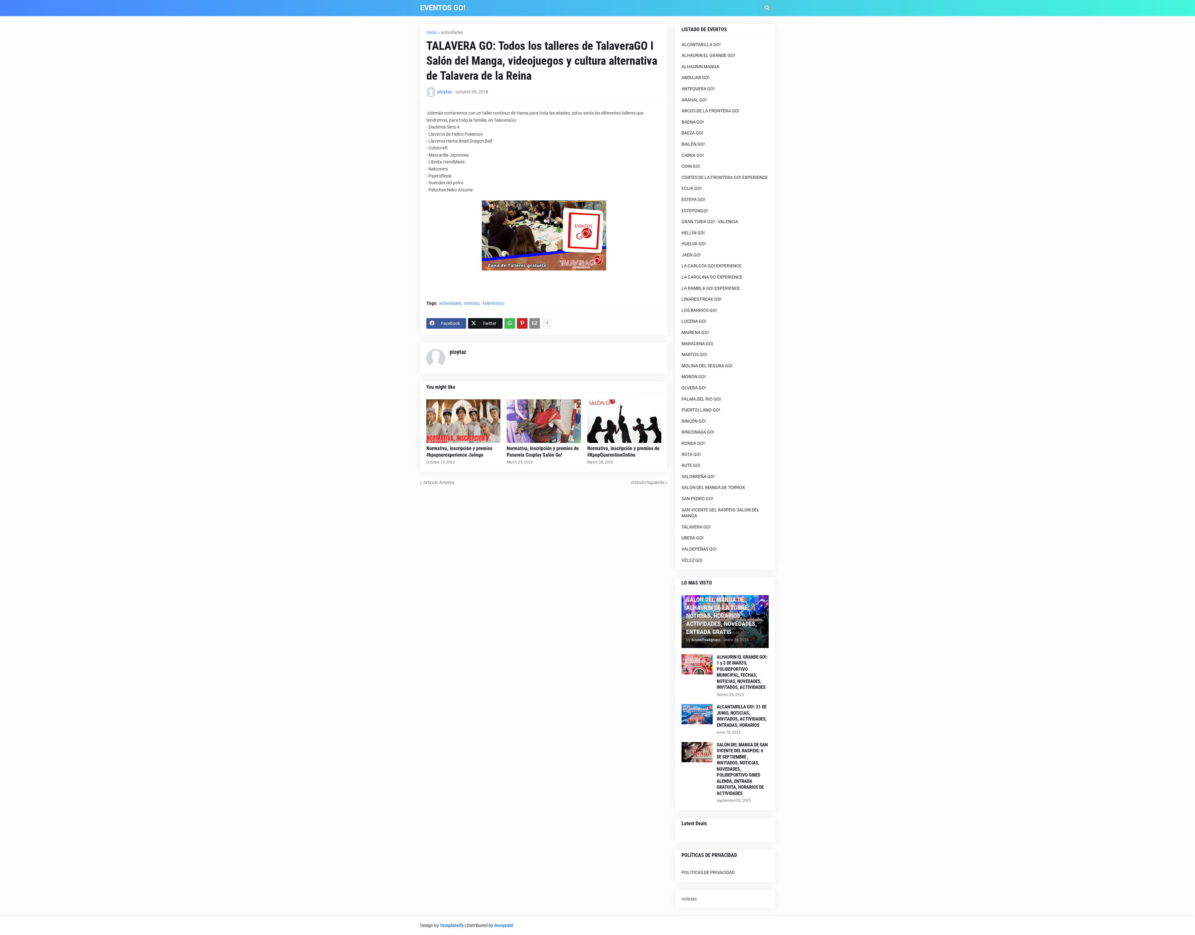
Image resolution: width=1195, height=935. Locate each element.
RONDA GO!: (693, 443)
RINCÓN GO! (694, 421)
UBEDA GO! (693, 537)
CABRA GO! (693, 155)
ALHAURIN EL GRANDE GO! (708, 55)
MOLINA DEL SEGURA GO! (707, 365)
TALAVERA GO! (696, 526)
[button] (767, 8)
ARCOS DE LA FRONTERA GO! (710, 110)
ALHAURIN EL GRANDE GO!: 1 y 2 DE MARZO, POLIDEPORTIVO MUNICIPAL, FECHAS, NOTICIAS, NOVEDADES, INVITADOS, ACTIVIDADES (742, 672)
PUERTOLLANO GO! (701, 409)
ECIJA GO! (692, 188)
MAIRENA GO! (695, 332)
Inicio (431, 32)
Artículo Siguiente (647, 482)
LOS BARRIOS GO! (699, 310)
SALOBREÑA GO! (698, 476)
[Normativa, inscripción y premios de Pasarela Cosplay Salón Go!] (544, 421)
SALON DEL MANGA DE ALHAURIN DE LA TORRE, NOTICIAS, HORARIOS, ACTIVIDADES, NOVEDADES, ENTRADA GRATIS (721, 616)
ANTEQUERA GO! (698, 88)
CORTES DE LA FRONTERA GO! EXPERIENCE (725, 177)
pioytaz (458, 352)
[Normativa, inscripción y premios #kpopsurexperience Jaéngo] (463, 421)
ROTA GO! (691, 454)
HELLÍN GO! (693, 232)
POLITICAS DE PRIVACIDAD (708, 872)
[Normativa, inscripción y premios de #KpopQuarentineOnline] (624, 421)
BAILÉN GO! (693, 144)
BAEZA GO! (692, 132)
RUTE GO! (691, 465)
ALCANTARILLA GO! (701, 44)
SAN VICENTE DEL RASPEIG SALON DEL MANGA (720, 513)
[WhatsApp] (509, 323)
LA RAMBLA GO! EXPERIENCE (711, 288)
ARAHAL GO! (694, 99)
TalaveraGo (493, 303)
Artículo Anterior (439, 482)
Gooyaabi (503, 925)
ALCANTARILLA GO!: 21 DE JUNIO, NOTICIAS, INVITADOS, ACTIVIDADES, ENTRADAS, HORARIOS (742, 716)
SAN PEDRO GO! (697, 498)
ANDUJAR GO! (696, 77)
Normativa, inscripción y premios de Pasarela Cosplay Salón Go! (543, 451)
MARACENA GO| (697, 343)
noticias (471, 303)
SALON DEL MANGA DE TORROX (713, 487)
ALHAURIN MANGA (700, 66)
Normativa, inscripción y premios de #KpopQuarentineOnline (623, 451)
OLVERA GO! (694, 387)
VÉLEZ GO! (692, 560)
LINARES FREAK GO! (702, 299)
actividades (452, 32)
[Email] (534, 323)
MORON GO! (694, 376)
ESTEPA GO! (693, 199)
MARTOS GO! (694, 354)
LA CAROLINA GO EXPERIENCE (712, 277)
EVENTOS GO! (442, 8)
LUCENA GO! (694, 321)
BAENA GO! (693, 122)
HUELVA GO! (694, 243)
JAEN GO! (691, 254)
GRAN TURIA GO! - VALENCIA (710, 221)
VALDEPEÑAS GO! (699, 549)
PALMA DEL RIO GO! (701, 399)
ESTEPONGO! (695, 210)
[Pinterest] (522, 323)
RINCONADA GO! (698, 432)
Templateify (452, 925)
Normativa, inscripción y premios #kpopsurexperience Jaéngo (459, 451)
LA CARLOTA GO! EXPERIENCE (712, 265)
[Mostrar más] (547, 323)
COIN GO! (691, 166)
